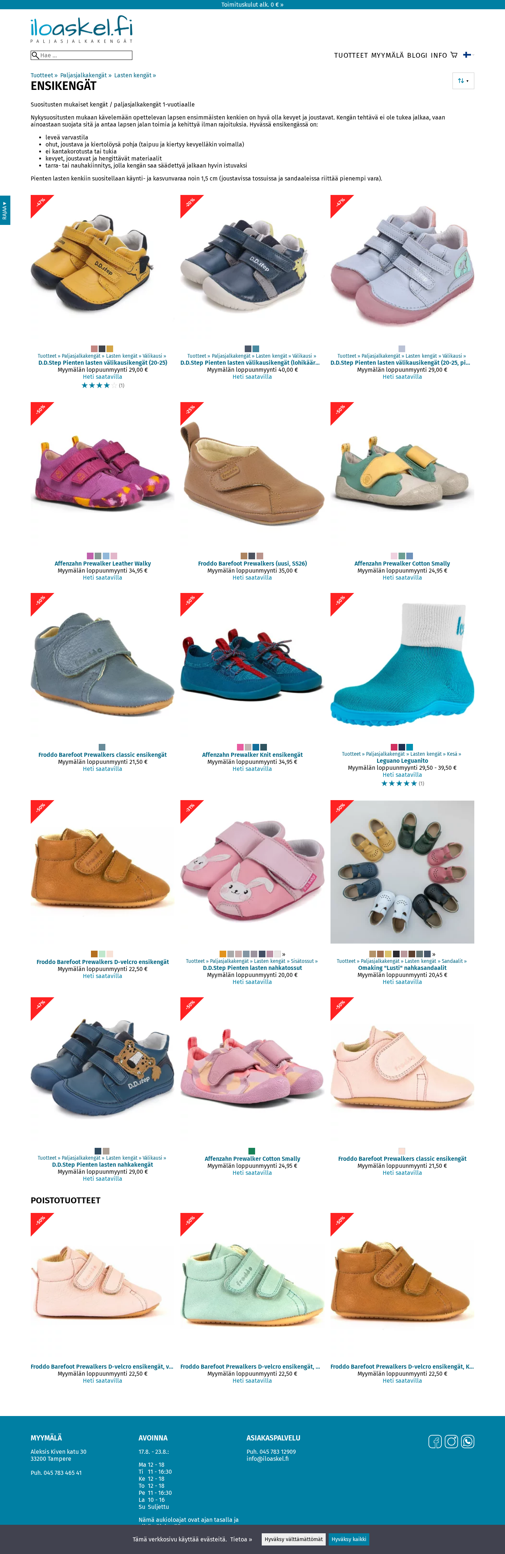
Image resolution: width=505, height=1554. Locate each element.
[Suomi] (468, 55)
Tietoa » (241, 1539)
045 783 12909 (278, 1451)
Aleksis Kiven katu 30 (59, 1451)
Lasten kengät (135, 75)
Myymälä (387, 55)
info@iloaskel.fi (268, 1458)
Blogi (417, 55)
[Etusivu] (81, 41)
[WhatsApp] (467, 1442)
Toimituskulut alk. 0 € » (252, 4)
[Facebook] (435, 1442)
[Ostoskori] (453, 55)
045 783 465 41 (63, 1472)
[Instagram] (451, 1442)
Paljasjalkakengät (85, 75)
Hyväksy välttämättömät (294, 1539)
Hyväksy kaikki (349, 1539)
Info (439, 55)
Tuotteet (351, 55)
